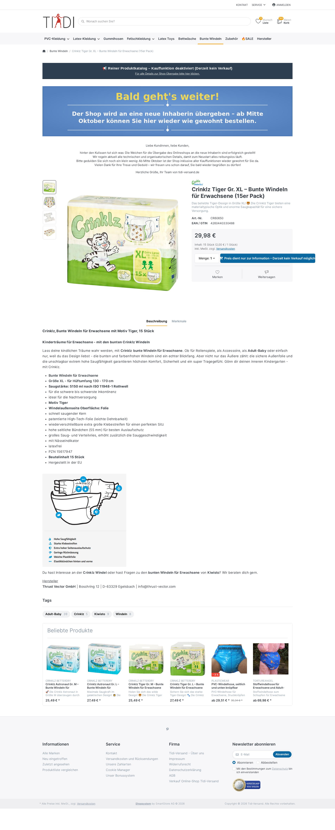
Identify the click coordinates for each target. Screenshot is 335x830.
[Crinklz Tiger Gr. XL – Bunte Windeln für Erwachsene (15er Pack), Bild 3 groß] (49, 217)
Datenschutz (280, 768)
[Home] (44, 51)
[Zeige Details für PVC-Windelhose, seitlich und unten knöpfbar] (229, 659)
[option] (123, 243)
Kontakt (242, 4)
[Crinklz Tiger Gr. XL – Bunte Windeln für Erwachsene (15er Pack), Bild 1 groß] (49, 187)
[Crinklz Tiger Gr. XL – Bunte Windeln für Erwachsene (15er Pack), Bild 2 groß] (49, 202)
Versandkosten (225, 248)
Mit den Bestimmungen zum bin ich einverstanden (264, 770)
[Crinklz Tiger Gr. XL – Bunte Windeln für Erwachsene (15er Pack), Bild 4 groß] (49, 232)
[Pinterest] (167, 729)
